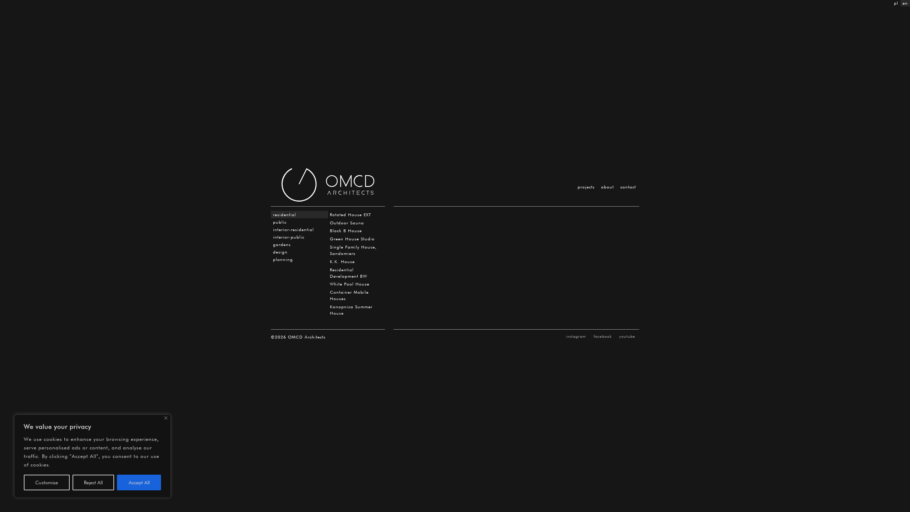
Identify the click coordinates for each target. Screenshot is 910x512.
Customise (46, 482)
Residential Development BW (348, 273)
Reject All (93, 482)
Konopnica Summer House (351, 310)
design (280, 252)
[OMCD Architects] (328, 185)
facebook (603, 336)
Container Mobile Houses (349, 295)
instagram (576, 336)
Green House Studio (352, 238)
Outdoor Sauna (347, 222)
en (905, 3)
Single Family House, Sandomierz (353, 250)
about (607, 187)
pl (896, 3)
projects (586, 187)
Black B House (346, 230)
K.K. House (342, 261)
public (280, 222)
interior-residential (293, 229)
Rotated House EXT (350, 214)
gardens (282, 244)
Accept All (139, 482)
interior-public (288, 237)
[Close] (165, 418)
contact (628, 187)
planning (283, 259)
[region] (92, 456)
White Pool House (349, 284)
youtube (627, 336)
